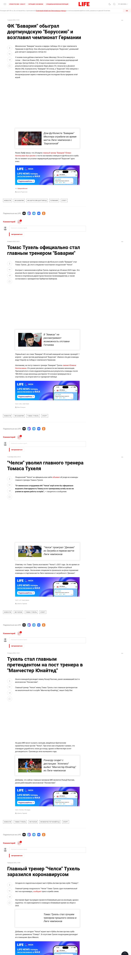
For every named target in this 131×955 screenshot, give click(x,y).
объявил (56, 477)
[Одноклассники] (44, 213)
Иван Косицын (21, 407)
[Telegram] (34, 213)
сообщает (37, 891)
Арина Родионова (22, 192)
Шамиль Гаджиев (22, 603)
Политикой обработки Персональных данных (51, 10)
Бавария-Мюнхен (22, 188)
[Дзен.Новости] (24, 213)
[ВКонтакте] (39, 213)
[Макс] (29, 213)
